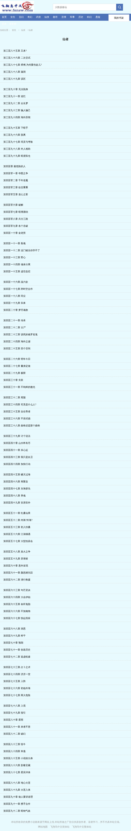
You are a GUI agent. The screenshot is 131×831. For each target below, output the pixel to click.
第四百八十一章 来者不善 (16, 727)
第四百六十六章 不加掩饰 (16, 611)
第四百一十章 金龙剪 (14, 233)
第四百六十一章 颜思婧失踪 (18, 572)
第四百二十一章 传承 (14, 320)
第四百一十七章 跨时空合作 (18, 289)
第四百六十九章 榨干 (14, 635)
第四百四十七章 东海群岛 (16, 488)
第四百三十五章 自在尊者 (16, 411)
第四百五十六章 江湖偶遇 (16, 534)
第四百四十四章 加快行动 (16, 464)
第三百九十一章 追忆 (14, 96)
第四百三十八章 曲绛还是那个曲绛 (21, 425)
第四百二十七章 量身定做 (16, 366)
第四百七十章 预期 (13, 642)
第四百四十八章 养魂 (14, 495)
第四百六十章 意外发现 (15, 565)
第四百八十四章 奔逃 (14, 751)
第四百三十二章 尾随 (14, 397)
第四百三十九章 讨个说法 (16, 436)
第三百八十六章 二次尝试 (16, 58)
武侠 (38, 17)
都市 (55, 17)
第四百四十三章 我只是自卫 (18, 457)
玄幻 (21, 17)
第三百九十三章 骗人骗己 (16, 110)
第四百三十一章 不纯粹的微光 (19, 387)
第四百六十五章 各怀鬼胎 (16, 604)
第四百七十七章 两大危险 (16, 695)
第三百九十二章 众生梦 (15, 103)
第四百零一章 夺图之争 (15, 173)
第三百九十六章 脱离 (14, 135)
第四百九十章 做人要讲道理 (18, 797)
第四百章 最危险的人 (14, 166)
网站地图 (43, 827)
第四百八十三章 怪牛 (14, 744)
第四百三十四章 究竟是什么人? (19, 404)
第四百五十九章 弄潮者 (15, 558)
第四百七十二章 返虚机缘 (16, 656)
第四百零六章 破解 (13, 205)
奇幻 (29, 17)
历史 (80, 17)
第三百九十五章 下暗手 (15, 128)
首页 (4, 17)
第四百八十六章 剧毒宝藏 (16, 765)
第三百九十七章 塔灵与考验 (18, 142)
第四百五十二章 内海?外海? (17, 520)
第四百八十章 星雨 (13, 719)
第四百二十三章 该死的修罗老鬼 (20, 334)
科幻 (89, 17)
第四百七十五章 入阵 (14, 681)
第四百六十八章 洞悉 (14, 628)
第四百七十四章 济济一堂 (16, 674)
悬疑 (98, 17)
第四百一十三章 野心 (14, 257)
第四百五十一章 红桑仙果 (16, 513)
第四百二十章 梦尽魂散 (15, 310)
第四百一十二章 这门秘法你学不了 (21, 250)
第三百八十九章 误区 (14, 79)
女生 (12, 17)
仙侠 (46, 17)
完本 (4, 24)
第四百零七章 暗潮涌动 (15, 212)
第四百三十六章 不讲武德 (16, 418)
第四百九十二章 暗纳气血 (16, 811)
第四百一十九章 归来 (14, 303)
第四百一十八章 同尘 (14, 296)
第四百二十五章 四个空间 (16, 348)
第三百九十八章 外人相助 (16, 149)
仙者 (31, 30)
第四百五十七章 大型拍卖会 (18, 541)
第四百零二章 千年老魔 (15, 180)
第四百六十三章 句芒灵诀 (16, 590)
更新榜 (12, 24)
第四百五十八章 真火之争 (16, 551)
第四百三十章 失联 (13, 380)
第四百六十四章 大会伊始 (16, 597)
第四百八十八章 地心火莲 (16, 783)
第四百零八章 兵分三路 (15, 219)
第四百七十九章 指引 (14, 712)
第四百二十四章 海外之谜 (16, 341)
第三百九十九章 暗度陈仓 (16, 156)
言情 (63, 17)
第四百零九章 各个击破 (15, 226)
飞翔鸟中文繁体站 (81, 827)
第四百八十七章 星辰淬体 (16, 772)
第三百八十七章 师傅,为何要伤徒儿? (22, 65)
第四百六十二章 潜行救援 (16, 579)
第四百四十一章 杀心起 (15, 450)
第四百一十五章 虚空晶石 (16, 271)
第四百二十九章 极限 (14, 373)
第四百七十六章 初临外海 (16, 688)
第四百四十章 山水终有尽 (16, 443)
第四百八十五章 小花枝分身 (18, 758)
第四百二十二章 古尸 (14, 327)
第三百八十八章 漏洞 (14, 72)
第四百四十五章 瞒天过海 (16, 474)
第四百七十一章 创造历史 (16, 649)
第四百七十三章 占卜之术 (16, 667)
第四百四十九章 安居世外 (16, 502)
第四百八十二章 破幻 (14, 734)
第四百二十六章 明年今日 (16, 359)
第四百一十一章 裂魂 (14, 243)
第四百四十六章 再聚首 (15, 481)
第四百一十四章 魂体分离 (16, 264)
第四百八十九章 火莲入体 (16, 790)
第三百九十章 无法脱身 (15, 89)
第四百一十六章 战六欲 (15, 282)
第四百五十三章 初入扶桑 (16, 527)
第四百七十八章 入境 (14, 705)
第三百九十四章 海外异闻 (16, 117)
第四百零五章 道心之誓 (15, 194)
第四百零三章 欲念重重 (15, 187)
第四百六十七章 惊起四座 (16, 618)
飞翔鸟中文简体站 (59, 827)
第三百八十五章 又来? (15, 50)
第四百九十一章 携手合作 (16, 804)
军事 (72, 17)
